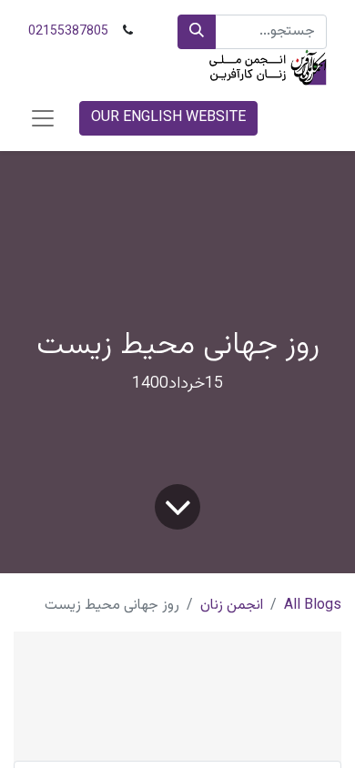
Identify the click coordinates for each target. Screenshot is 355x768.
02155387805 (68, 32)
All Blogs (312, 605)
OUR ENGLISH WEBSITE (168, 117)
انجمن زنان (231, 605)
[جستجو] (197, 32)
